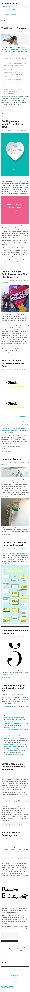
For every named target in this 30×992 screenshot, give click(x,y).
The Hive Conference (9, 345)
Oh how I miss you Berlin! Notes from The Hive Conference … (14, 274)
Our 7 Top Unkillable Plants (11, 712)
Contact (14, 14)
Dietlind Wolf (6, 428)
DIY (14, 462)
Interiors (22, 462)
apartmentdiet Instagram (10, 987)
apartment (10, 3)
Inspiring (13, 31)
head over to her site (16, 262)
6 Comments (5, 282)
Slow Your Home (8, 674)
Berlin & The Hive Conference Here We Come (12, 363)
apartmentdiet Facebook (12, 987)
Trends (26, 462)
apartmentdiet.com (19, 970)
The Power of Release (13, 28)
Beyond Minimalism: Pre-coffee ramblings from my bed (13, 766)
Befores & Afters (13, 9)
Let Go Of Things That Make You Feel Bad (14, 750)
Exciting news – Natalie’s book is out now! (12, 123)
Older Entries (5, 962)
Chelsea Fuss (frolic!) (15, 428)
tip (9, 31)
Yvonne (19, 349)
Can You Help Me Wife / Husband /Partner (14, 754)
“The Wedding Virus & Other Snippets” (18, 49)
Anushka (21, 553)
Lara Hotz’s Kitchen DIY (10, 706)
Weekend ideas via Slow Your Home (14, 632)
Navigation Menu (7, 6)
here (2, 953)
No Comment (22, 31)
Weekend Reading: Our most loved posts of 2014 (14, 688)
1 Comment (20, 694)
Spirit (17, 31)
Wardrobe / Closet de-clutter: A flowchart (13, 544)
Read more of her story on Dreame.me (11, 96)
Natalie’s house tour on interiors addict (14, 717)
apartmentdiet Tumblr (2, 987)
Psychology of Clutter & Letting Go (13, 735)
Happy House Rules (19, 280)
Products (18, 130)
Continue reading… (6, 353)
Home (5, 9)
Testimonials (7, 14)
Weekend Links (20, 637)
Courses (12, 280)
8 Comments (4, 464)
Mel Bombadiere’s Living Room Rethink (14, 739)
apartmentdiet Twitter (5, 987)
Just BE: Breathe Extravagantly (10, 834)
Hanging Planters (11, 459)
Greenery (17, 462)
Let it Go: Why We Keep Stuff (11, 729)
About (20, 9)
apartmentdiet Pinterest (7, 987)
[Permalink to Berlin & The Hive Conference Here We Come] (15, 392)
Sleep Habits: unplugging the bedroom (13, 723)
